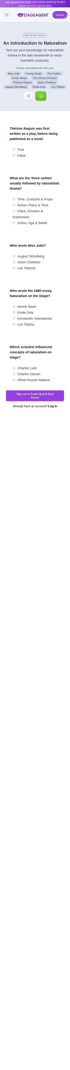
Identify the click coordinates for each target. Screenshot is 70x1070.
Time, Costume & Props (35, 199)
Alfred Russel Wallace (33, 380)
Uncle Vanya (19, 77)
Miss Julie (14, 73)
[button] (35, 395)
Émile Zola (39, 86)
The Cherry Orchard (45, 77)
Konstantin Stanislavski (34, 318)
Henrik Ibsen (26, 307)
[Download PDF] (40, 96)
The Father (54, 73)
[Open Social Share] (28, 96)
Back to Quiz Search (35, 35)
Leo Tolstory (26, 268)
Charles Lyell (27, 368)
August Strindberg (16, 86)
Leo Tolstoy (58, 86)
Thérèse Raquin (22, 82)
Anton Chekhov (47, 82)
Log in (52, 406)
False (21, 155)
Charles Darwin (28, 374)
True (20, 149)
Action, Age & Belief (32, 223)
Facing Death (33, 73)
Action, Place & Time (32, 205)
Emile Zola (25, 312)
